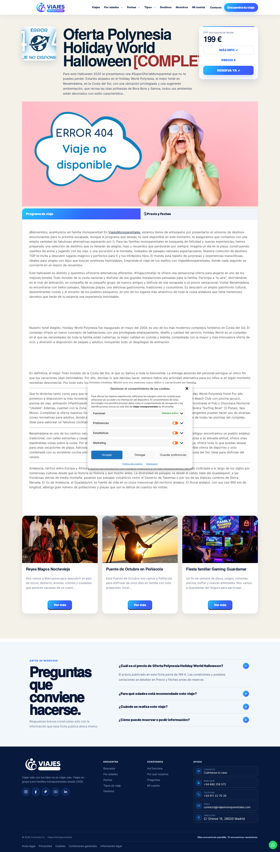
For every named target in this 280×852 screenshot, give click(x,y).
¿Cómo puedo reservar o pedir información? (154, 720)
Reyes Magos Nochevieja (48, 569)
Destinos (166, 7)
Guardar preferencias (173, 454)
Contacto (216, 7)
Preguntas (153, 779)
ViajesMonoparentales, (124, 232)
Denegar (140, 454)
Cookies (60, 846)
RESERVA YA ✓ (228, 70)
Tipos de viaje (112, 785)
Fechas (131, 7)
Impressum (152, 463)
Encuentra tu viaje (241, 7)
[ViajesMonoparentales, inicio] (50, 7)
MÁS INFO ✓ (228, 50)
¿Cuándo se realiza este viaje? (143, 707)
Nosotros (182, 7)
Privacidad (45, 846)
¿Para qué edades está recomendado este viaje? (158, 694)
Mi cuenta (198, 7)
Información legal (111, 846)
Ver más (60, 605)
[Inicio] (43, 764)
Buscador (109, 768)
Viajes (96, 7)
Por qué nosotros (157, 774)
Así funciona (154, 768)
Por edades (111, 7)
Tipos (148, 7)
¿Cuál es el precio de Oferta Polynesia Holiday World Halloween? (171, 666)
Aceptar (107, 454)
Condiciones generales (83, 846)
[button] (187, 388)
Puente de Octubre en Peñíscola (134, 569)
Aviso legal (28, 846)
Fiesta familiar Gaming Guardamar (216, 569)
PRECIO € (228, 60)
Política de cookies (132, 463)
